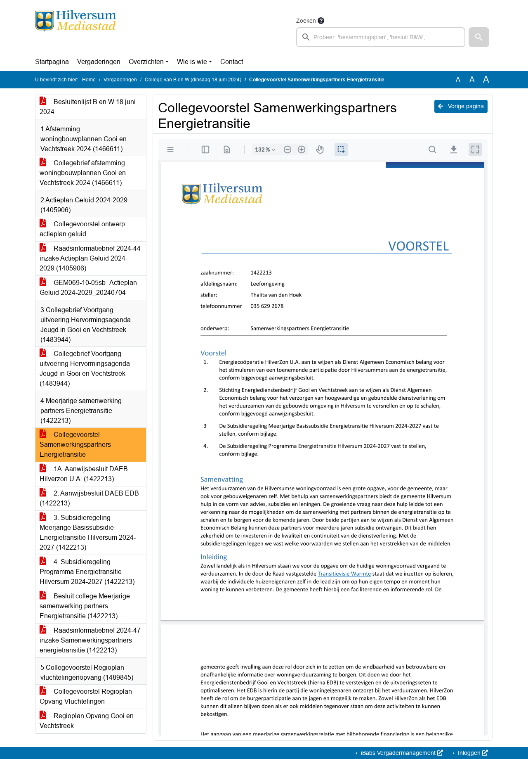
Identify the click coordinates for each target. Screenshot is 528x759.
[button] (479, 37)
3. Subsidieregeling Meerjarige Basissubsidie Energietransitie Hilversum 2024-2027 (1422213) (88, 532)
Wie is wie (192, 61)
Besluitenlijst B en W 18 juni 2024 (88, 106)
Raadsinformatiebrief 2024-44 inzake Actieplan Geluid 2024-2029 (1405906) (90, 258)
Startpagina (52, 61)
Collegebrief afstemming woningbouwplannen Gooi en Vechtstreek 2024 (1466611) (83, 172)
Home (89, 80)
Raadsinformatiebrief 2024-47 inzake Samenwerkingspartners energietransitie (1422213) (90, 640)
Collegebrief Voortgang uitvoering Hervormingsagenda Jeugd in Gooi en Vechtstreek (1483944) (85, 368)
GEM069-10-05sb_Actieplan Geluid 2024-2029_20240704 (88, 287)
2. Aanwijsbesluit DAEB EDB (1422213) (89, 498)
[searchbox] (380, 37)
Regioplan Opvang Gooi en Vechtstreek (87, 720)
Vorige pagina (465, 106)
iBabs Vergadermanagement (398, 753)
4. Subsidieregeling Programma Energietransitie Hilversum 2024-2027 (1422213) (87, 571)
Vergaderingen (98, 61)
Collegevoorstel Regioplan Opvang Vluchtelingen (86, 696)
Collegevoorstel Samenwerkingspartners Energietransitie (75, 444)
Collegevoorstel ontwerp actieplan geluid (82, 229)
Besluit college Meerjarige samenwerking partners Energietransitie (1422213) (85, 606)
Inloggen (469, 753)
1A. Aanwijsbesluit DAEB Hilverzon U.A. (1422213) (84, 473)
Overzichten (146, 61)
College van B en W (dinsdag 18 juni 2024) (193, 80)
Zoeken (306, 20)
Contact (231, 61)
